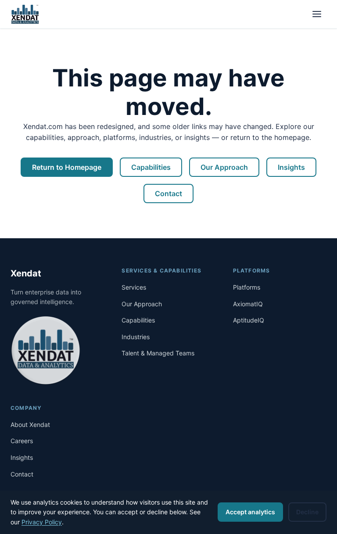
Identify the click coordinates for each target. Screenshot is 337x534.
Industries (136, 336)
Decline (307, 512)
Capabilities (151, 167)
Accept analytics (250, 512)
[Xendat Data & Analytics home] (25, 14)
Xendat (26, 273)
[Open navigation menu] (316, 14)
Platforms (246, 287)
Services (134, 287)
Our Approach (224, 167)
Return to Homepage (66, 167)
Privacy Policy (42, 522)
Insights (291, 167)
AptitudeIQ (248, 320)
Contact (168, 193)
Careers (22, 440)
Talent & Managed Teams (158, 353)
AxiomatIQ (248, 304)
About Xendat (30, 424)
